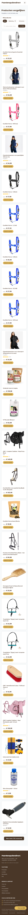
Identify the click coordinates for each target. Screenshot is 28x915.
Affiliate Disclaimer (21, 912)
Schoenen (22, 21)
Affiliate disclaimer (6, 893)
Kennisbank (4, 874)
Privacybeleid (5, 888)
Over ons (4, 884)
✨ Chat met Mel (20, 908)
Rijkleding (12, 21)
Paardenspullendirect (11, 3)
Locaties (4, 872)
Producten (4, 869)
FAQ (3, 876)
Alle (5, 21)
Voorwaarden (5, 890)
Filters (22, 26)
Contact (3, 886)
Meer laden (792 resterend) (14, 838)
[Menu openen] (24, 2)
